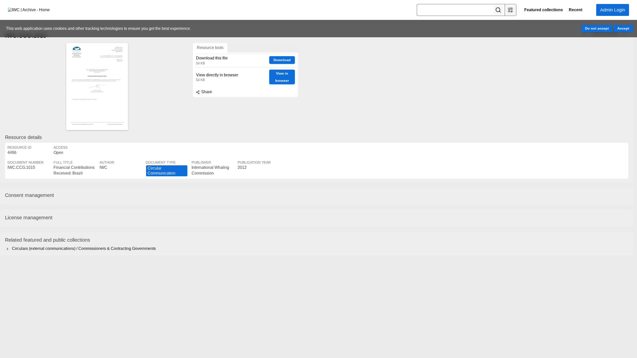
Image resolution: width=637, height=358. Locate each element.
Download (282, 60)
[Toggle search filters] (510, 10)
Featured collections (543, 10)
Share (206, 92)
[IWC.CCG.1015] (97, 86)
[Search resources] (498, 9)
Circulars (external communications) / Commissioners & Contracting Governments (83, 248)
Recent (575, 10)
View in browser (282, 77)
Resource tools (210, 47)
